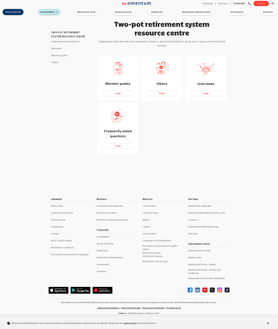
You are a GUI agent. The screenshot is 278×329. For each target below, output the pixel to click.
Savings (55, 233)
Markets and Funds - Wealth (202, 264)
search (273, 3)
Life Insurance (58, 219)
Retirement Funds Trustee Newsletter (206, 278)
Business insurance (107, 213)
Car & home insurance (62, 213)
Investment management (110, 206)
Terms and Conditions (153, 308)
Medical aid (57, 206)
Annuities (101, 271)
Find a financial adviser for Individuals (70, 254)
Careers (146, 226)
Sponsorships (149, 233)
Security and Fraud (130, 308)
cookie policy (130, 323)
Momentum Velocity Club (155, 261)
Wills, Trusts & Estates (61, 240)
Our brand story (150, 213)
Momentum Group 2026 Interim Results (152, 255)
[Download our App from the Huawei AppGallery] (102, 290)
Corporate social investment (156, 240)
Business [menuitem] (223, 3)
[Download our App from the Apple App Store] (58, 290)
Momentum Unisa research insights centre (160, 248)
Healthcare (102, 250)
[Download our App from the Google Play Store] (80, 290)
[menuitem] (250, 3)
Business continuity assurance (112, 219)
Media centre (195, 257)
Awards (146, 219)
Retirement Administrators (110, 257)
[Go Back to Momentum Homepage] (131, 4)
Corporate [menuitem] (239, 3)
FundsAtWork (103, 236)
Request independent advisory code (206, 213)
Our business (149, 206)
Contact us (193, 219)
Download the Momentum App (203, 226)
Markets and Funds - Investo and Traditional (204, 271)
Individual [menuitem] (208, 3)
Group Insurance (105, 243)
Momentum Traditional (62, 247)
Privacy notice (174, 308)
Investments (57, 226)
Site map (192, 233)
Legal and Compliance (108, 308)
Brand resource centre (199, 250)
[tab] (13, 12)
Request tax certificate (199, 206)
